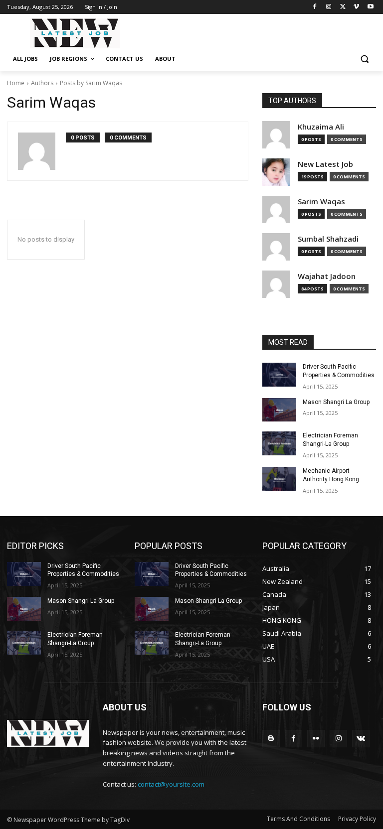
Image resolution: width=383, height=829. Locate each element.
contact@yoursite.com (171, 784)
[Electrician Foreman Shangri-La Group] (279, 443)
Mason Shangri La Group (336, 402)
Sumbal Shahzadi (328, 239)
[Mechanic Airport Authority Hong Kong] (279, 479)
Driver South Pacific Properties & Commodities (83, 570)
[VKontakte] (361, 738)
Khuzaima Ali (321, 127)
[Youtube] (370, 7)
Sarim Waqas (321, 201)
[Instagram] (329, 7)
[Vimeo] (356, 7)
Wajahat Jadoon (327, 276)
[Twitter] (343, 7)
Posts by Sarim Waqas (91, 83)
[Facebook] (315, 7)
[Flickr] (316, 738)
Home (15, 83)
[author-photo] (42, 151)
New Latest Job (325, 164)
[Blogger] (271, 738)
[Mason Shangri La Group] (279, 410)
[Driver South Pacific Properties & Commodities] (279, 375)
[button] (364, 59)
